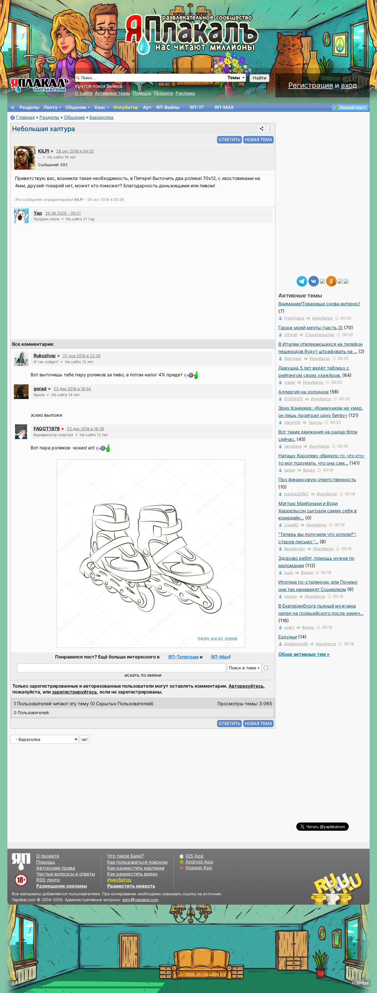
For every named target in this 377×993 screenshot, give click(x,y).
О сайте (83, 93)
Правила (163, 93)
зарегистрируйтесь (74, 692)
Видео (309, 470)
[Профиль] (24, 157)
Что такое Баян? (125, 856)
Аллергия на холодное (303, 392)
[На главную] (12, 107)
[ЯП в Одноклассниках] (331, 281)
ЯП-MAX (224, 107)
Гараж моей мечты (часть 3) (310, 327)
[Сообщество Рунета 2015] (337, 888)
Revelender (294, 548)
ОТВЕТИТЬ (229, 139)
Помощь (142, 93)
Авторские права (55, 868)
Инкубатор (125, 107)
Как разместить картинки (135, 868)
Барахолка (101, 117)
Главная (25, 117)
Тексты (315, 422)
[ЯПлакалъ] (39, 85)
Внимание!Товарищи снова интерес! (319, 304)
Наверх (360, 983)
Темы (233, 77)
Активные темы (112, 93)
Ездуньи (287, 637)
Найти (259, 78)
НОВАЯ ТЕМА (258, 139)
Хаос (99, 107)
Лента (50, 107)
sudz (288, 572)
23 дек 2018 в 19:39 (85, 428)
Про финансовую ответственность (317, 479)
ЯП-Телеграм (183, 657)
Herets (290, 596)
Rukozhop (45, 355)
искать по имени (143, 675)
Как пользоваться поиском (137, 862)
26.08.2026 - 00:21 (63, 213)
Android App (199, 862)
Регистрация (310, 85)
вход (349, 85)
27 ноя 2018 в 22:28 (81, 355)
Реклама (185, 93)
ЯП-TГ (197, 107)
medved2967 (296, 493)
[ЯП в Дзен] (322, 281)
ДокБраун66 (296, 643)
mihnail (290, 334)
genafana (292, 446)
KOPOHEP (293, 398)
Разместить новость (131, 886)
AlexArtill (292, 422)
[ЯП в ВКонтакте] (313, 281)
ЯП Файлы (167, 107)
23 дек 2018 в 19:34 (72, 388)
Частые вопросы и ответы (65, 874)
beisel (289, 470)
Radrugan (293, 358)
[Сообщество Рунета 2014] (355, 888)
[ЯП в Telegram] (302, 281)
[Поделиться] (261, 128)
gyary (289, 627)
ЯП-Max (220, 657)
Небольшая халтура (43, 129)
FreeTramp (294, 318)
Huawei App (199, 867)
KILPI (43, 151)
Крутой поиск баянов (99, 86)
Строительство (319, 334)
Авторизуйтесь (246, 686)
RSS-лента (48, 880)
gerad (40, 388)
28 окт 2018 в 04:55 (75, 151)
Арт (147, 107)
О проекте (47, 856)
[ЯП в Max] (346, 281)
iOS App (195, 856)
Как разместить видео (132, 874)
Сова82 (291, 524)
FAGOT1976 (47, 428)
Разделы (29, 107)
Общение (75, 107)
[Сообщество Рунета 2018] (319, 888)
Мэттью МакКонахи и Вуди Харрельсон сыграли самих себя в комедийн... (317, 511)
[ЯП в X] (340, 281)
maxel (289, 382)
